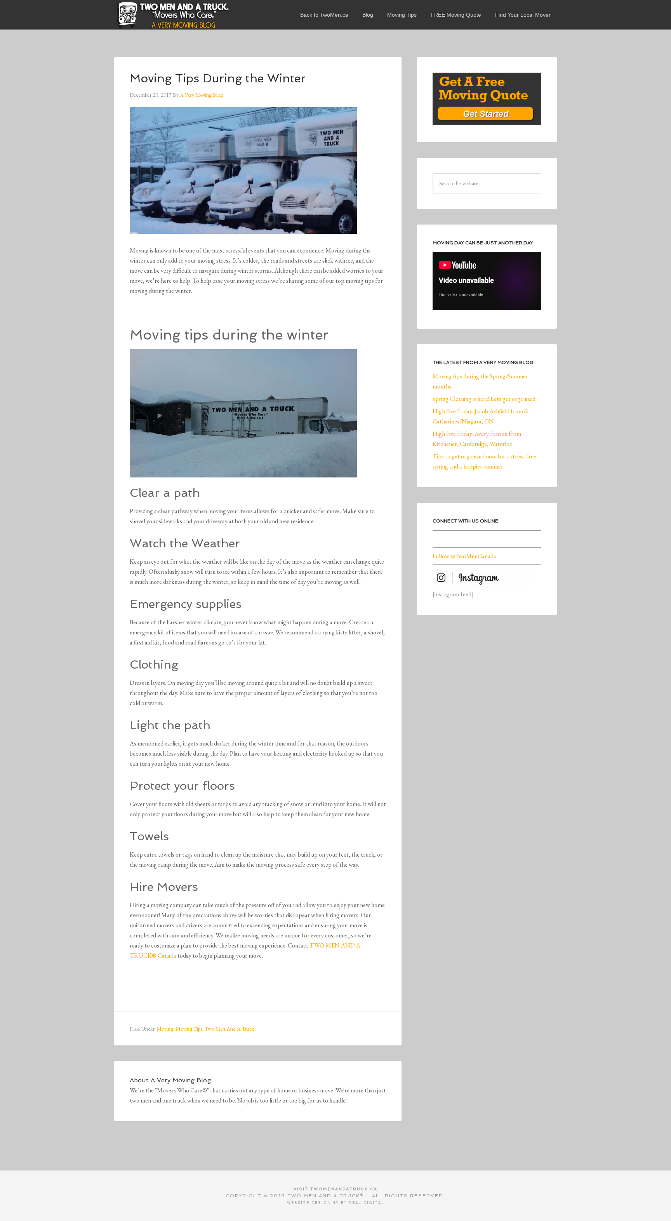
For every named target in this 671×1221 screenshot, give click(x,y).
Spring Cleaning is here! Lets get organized (484, 399)
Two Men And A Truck (229, 1028)
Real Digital (366, 1203)
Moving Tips (189, 1028)
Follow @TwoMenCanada (464, 556)
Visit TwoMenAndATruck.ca (335, 1189)
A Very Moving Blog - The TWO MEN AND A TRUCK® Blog (172, 15)
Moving (165, 1028)
